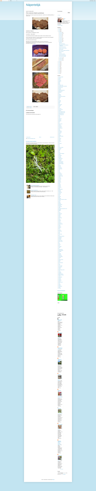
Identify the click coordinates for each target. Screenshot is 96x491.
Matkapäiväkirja (60, 189)
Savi (58, 248)
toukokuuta (60, 40)
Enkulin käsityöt (60, 424)
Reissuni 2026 (60, 240)
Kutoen (59, 152)
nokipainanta (60, 206)
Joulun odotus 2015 (61, 114)
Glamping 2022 (60, 91)
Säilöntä (59, 260)
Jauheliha (59, 105)
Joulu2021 (59, 110)
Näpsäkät (59, 209)
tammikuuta (60, 60)
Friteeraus (59, 89)
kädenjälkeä (60, 155)
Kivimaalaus (60, 143)
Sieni (59, 252)
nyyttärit (59, 207)
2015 (59, 69)
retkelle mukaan (60, 241)
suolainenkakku (60, 256)
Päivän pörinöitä (61, 51)
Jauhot (59, 106)
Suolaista (59, 257)
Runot (59, 245)
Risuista (59, 244)
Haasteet (59, 94)
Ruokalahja (59, 246)
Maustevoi (59, 191)
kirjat (59, 142)
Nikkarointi (59, 205)
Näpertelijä (33, 5)
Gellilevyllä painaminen (61, 90)
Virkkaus (59, 285)
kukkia (59, 150)
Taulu (59, 263)
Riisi (58, 242)
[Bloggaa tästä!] (34, 106)
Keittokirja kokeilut (60, 136)
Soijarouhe (59, 254)
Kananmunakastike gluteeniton (35, 185)
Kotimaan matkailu (60, 147)
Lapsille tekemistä (60, 161)
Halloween (59, 95)
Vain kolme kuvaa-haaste (62, 56)
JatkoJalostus (60, 104)
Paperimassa (60, 217)
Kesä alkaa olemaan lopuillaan (31, 141)
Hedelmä (59, 97)
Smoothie (59, 253)
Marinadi (59, 186)
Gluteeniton (59, 92)
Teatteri (59, 264)
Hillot (59, 99)
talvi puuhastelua (60, 262)
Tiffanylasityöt (60, 266)
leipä (59, 164)
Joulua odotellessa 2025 (61, 112)
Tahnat (59, 261)
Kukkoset (60, 52)
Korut (59, 146)
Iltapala (59, 102)
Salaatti (59, 247)
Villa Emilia (59, 408)
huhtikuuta (60, 41)
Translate (64, 474)
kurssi (59, 151)
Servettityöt (59, 251)
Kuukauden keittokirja (61, 153)
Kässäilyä (59, 156)
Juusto (59, 117)
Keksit (59, 137)
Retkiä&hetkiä (60, 455)
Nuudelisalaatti (61, 49)
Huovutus (59, 100)
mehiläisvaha (60, 192)
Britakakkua (59, 320)
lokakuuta (60, 34)
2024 (59, 31)
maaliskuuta (61, 57)
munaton (59, 200)
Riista (59, 243)
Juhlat (59, 115)
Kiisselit (59, 140)
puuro (59, 235)
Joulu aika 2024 (60, 109)
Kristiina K (59, 374)
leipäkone (59, 165)
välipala (59, 287)
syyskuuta (60, 35)
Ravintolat (59, 239)
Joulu (59, 107)
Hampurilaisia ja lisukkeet (61, 96)
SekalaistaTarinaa (60, 250)
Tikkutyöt (59, 267)
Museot (59, 201)
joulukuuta (60, 32)
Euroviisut (59, 88)
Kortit (59, 145)
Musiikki (59, 202)
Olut (58, 211)
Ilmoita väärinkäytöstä (61, 290)
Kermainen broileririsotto (34, 190)
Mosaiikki (59, 196)
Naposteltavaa (60, 204)
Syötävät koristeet (60, 259)
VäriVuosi (59, 288)
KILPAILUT (59, 141)
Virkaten (59, 284)
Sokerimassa (60, 255)
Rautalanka (59, 238)
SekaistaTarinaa (60, 249)
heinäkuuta (60, 38)
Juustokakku (60, 118)
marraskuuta (61, 33)
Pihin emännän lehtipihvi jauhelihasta (64, 50)
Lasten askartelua (60, 162)
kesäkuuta (60, 39)
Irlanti (59, 103)
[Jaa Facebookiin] (36, 106)
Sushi (59, 258)
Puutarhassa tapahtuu (61, 236)
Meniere (59, 194)
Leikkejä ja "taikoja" (61, 163)
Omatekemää (60, 213)
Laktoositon (59, 160)
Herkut (59, 98)
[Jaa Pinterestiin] (37, 106)
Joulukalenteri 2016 (61, 113)
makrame (59, 185)
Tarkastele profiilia (60, 25)
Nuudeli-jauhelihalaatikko (62, 55)
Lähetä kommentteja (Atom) (31, 138)
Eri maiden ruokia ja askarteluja (62, 86)
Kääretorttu (59, 157)
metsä (59, 195)
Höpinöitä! (60, 42)
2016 (59, 68)
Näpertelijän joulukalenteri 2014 (62, 208)
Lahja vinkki (60, 159)
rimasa (64, 18)
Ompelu (59, 215)
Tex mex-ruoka (60, 265)
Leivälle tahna (60, 168)
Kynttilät (59, 154)
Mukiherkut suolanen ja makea (62, 199)
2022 (59, 62)
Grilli (59, 93)
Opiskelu (59, 216)
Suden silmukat (60, 332)
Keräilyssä (59, 138)
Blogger (53, 479)
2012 (59, 73)
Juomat (59, 116)
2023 (59, 61)
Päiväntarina (60, 237)
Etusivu (59, 15)
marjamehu (59, 187)
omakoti (59, 212)
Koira (59, 144)
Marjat (59, 188)
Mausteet (59, 190)
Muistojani (59, 198)
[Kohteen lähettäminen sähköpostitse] (33, 106)
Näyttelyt (59, 210)
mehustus (59, 193)
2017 (59, 67)
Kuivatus (59, 149)
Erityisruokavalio (60, 87)
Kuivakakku (59, 148)
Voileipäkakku (60, 286)
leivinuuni (59, 166)
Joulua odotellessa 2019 (61, 111)
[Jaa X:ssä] (35, 106)
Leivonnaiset (60, 167)
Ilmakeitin (59, 101)
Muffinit (59, 197)
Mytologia (59, 203)
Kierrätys (59, 139)
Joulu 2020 (59, 108)
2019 (59, 66)
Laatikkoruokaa (60, 158)
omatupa (59, 214)
